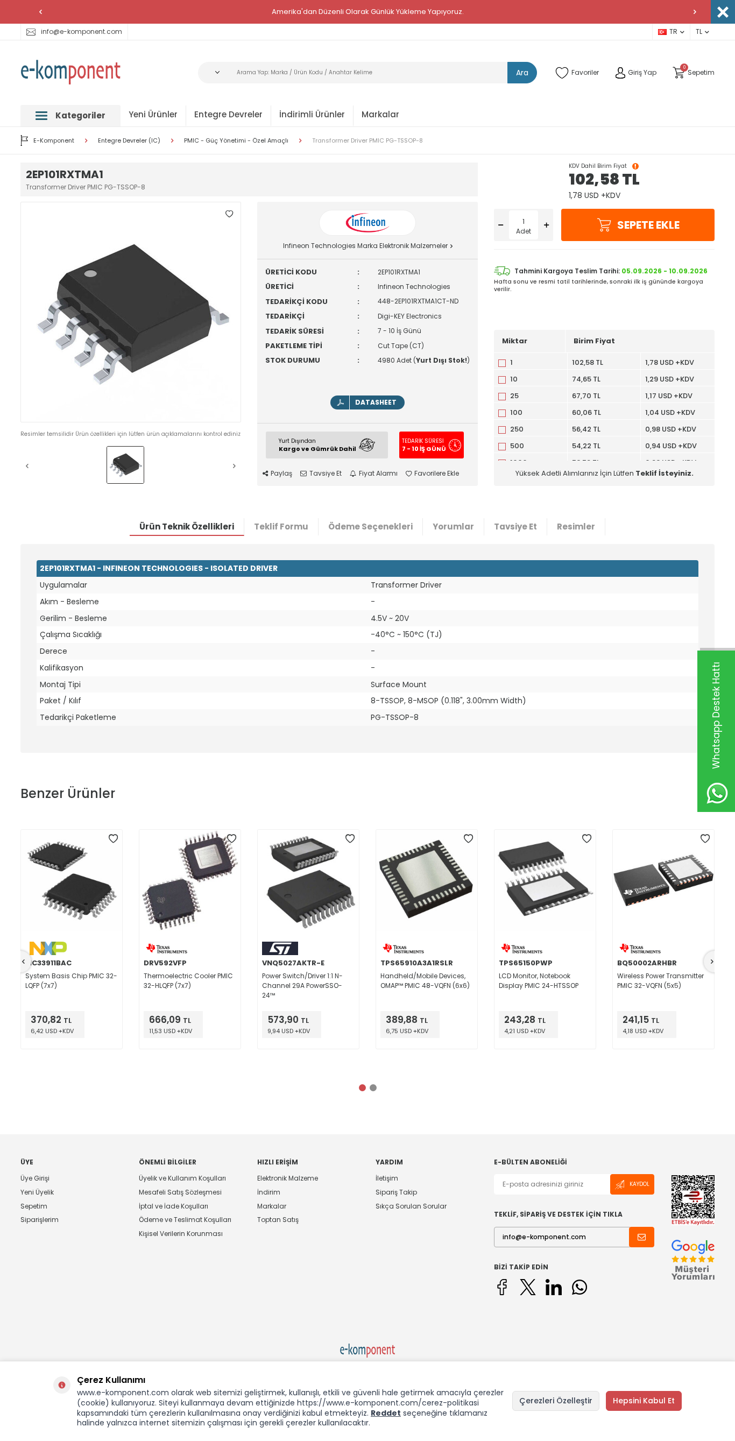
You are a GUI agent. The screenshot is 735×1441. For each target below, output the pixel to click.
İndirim (268, 1192)
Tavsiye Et (325, 473)
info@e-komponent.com (81, 31)
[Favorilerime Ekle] (113, 839)
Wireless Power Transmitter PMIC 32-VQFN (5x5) (660, 980)
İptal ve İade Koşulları (173, 1206)
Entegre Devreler (228, 114)
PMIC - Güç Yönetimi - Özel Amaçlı (236, 141)
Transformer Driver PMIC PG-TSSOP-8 (367, 141)
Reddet (386, 1413)
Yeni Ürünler (153, 114)
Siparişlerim (39, 1219)
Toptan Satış (278, 1219)
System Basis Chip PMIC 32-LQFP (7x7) (71, 980)
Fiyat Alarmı (378, 473)
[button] (40, 11)
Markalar (380, 114)
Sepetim (33, 1206)
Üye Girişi (35, 1178)
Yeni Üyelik (37, 1192)
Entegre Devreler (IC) (129, 141)
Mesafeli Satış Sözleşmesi (180, 1192)
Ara (522, 72)
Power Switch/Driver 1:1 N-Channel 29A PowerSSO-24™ (302, 985)
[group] (131, 312)
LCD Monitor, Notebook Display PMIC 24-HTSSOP (538, 980)
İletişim (387, 1178)
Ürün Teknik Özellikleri (186, 526)
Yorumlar (453, 526)
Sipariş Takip (396, 1192)
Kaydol (639, 1184)
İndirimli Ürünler (312, 114)
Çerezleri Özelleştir (555, 1400)
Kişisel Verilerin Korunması (181, 1233)
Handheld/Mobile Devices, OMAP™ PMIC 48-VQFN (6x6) (425, 980)
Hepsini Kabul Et (644, 1400)
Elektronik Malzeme (287, 1178)
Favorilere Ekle (436, 473)
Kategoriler (80, 115)
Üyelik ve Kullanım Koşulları (182, 1178)
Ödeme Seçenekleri (370, 526)
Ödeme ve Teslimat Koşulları (185, 1219)
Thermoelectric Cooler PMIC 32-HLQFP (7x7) (188, 980)
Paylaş (281, 473)
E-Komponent (53, 140)
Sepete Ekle (648, 224)
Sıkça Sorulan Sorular (411, 1206)
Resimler (576, 526)
